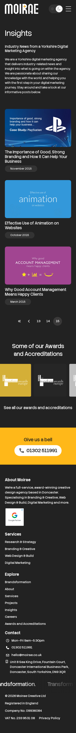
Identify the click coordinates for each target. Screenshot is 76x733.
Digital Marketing (17, 563)
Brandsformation (18, 582)
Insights (11, 610)
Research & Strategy (20, 542)
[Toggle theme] (56, 8)
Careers (11, 617)
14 (48, 321)
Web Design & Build (19, 556)
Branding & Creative (20, 549)
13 (38, 321)
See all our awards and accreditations (38, 407)
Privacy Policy (49, 718)
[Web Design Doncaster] (21, 9)
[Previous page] (29, 321)
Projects (11, 603)
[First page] (19, 321)
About (9, 589)
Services (11, 596)
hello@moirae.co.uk (26, 655)
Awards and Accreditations (25, 624)
